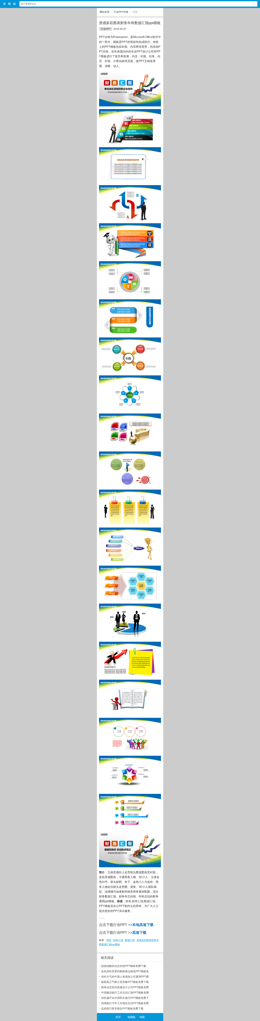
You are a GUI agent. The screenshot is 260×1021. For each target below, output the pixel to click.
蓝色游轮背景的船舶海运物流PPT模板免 (125, 971)
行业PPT (106, 28)
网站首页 (104, 11)
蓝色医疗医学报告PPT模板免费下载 (122, 1008)
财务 (128, 901)
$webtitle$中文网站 (9, 3)
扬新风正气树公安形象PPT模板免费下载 (125, 981)
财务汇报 (137, 901)
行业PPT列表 (121, 11)
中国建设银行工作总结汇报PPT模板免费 (125, 992)
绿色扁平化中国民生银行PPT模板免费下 (125, 997)
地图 (142, 1017)
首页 (118, 1017)
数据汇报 (149, 901)
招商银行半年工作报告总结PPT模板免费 (125, 1003)
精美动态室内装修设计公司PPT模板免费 (125, 987)
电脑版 (131, 1017)
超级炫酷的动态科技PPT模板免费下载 (123, 965)
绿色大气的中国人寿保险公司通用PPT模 (125, 976)
